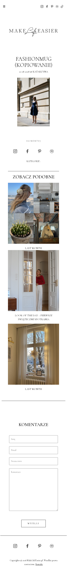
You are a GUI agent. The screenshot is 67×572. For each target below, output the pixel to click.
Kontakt (39, 564)
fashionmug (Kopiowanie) (33, 62)
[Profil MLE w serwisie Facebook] (47, 6)
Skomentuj (33, 141)
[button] (4, 6)
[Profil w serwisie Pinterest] (52, 6)
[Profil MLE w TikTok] (62, 6)
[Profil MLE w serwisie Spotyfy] (57, 6)
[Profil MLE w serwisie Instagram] (41, 6)
